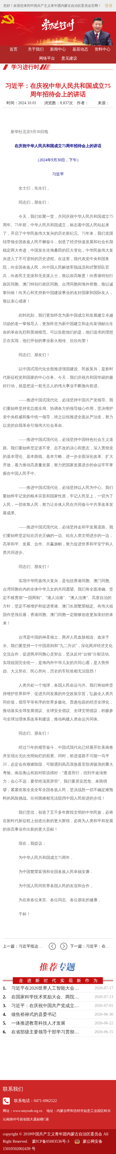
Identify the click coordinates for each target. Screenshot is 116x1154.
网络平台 (47, 58)
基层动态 (80, 49)
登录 (109, 6)
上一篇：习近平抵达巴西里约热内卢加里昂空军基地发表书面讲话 (29, 946)
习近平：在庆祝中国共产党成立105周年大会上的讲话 (45, 1005)
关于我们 (36, 49)
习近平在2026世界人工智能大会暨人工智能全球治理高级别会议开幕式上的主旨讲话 (45, 988)
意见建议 (69, 58)
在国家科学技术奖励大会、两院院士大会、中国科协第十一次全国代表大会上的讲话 (45, 996)
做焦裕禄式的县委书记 (33, 1014)
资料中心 (102, 49)
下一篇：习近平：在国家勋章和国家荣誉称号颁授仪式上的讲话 (91, 946)
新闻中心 (58, 49)
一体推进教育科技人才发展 (38, 1023)
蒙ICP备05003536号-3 (50, 1141)
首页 (13, 49)
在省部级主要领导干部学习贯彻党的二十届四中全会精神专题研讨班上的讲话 (45, 1031)
